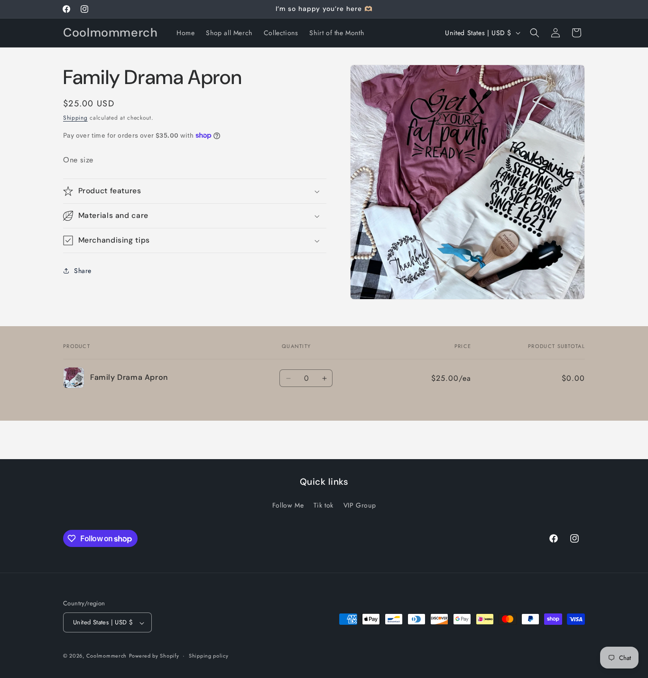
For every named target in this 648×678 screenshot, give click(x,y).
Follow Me (288, 505)
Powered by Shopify (154, 656)
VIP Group (359, 505)
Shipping (75, 117)
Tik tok (323, 505)
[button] (534, 32)
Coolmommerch (106, 656)
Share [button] (83, 270)
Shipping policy (209, 655)
